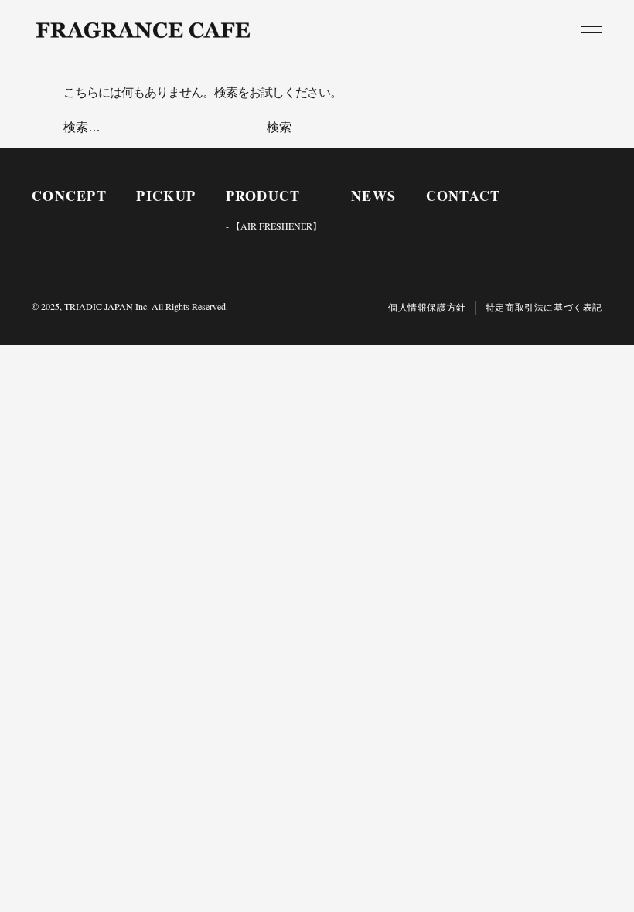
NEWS (373, 195)
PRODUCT (263, 195)
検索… (82, 127)
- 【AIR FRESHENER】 (274, 225)
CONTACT (463, 195)
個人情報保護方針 (427, 307)
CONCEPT (69, 195)
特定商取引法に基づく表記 (544, 307)
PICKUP (166, 195)
